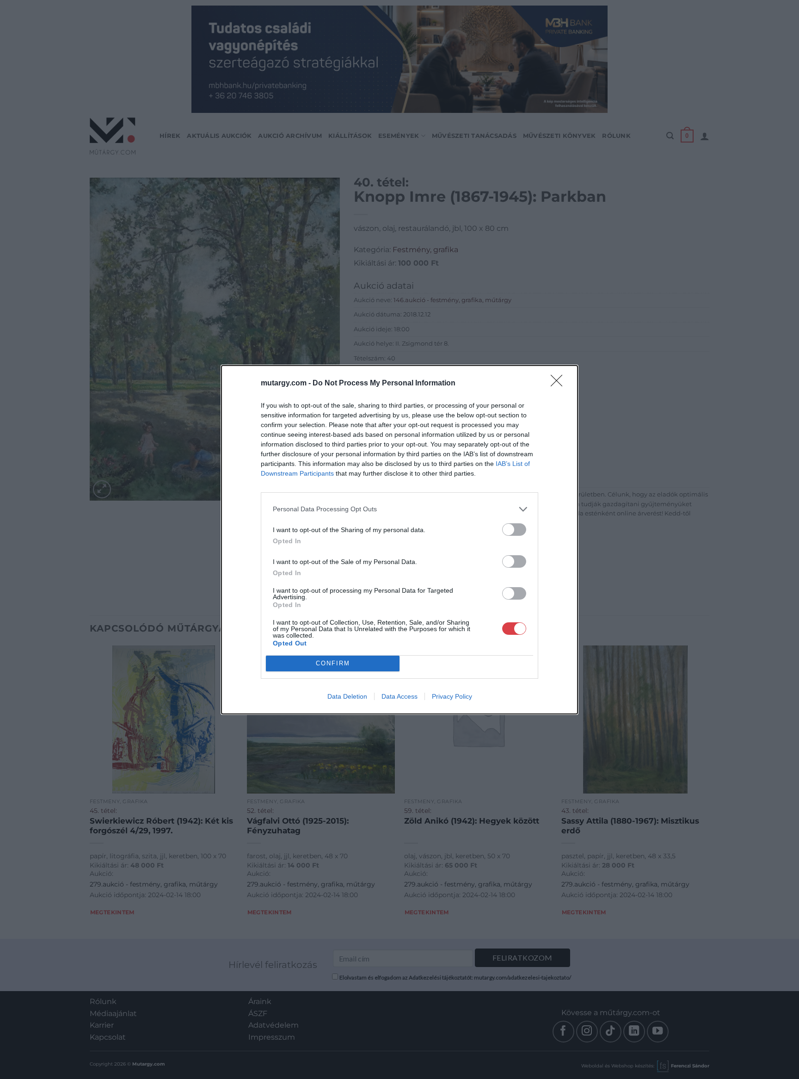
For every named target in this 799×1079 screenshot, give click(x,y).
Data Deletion (347, 696)
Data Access (399, 696)
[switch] (514, 529)
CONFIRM (333, 663)
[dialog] (399, 540)
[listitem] (399, 509)
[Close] (559, 383)
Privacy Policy (452, 696)
